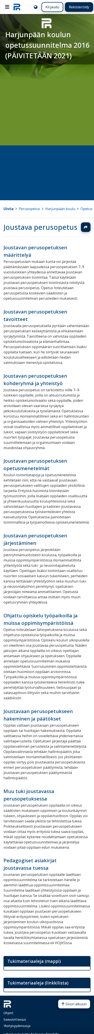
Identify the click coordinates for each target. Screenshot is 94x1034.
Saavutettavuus (14, 1019)
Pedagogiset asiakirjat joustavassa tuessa (30, 864)
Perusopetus (29, 208)
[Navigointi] (7, 7)
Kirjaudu (52, 7)
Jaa (86, 227)
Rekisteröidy (79, 7)
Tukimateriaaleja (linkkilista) (37, 983)
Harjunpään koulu (60, 208)
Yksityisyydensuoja (16, 1026)
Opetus (86, 208)
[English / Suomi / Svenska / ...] (35, 7)
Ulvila (8, 208)
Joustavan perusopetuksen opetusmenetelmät (35, 464)
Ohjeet (8, 1013)
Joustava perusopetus (40, 227)
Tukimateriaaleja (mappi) (34, 961)
